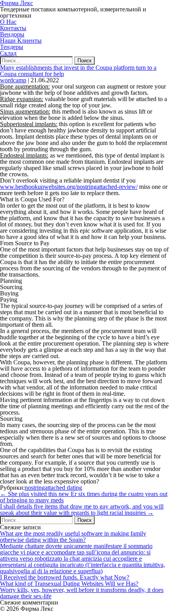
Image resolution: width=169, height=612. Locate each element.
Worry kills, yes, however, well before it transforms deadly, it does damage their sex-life (81, 593)
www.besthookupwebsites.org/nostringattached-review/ (69, 186)
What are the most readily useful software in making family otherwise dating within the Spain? (73, 536)
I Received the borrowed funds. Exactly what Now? (64, 577)
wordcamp (13, 80)
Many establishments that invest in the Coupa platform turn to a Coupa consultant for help (78, 70)
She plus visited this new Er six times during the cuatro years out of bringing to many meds (83, 497)
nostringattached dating (53, 487)
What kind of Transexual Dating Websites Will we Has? (69, 583)
